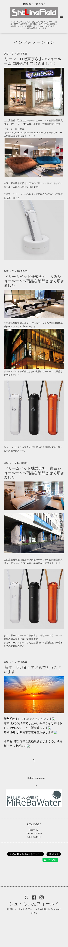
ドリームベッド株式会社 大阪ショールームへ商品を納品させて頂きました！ (34, 281)
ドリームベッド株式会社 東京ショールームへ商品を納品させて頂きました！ (34, 473)
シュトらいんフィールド (34, 904)
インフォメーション (34, 42)
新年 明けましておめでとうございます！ (32, 670)
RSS (34, 913)
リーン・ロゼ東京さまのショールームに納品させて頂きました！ (32, 61)
